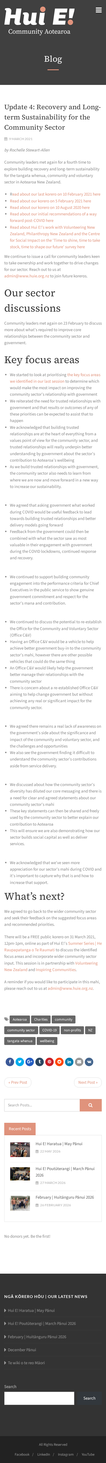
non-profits (72, 1030)
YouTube (88, 1454)
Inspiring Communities (56, 970)
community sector (21, 1030)
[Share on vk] (89, 1062)
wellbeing (47, 1041)
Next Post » (88, 1082)
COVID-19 (49, 1030)
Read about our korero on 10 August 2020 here (50, 208)
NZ (90, 1030)
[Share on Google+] (29, 1062)
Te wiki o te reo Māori (26, 1363)
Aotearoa (20, 1019)
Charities (40, 1019)
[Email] (79, 1062)
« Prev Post (17, 1082)
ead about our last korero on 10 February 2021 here (56, 194)
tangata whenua (20, 1041)
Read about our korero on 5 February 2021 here (50, 201)
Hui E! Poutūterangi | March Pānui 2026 (42, 1324)
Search (10, 1387)
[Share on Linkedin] (59, 1062)
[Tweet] (20, 1062)
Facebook (22, 1454)
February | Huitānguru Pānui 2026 (65, 1197)
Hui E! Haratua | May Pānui (59, 1144)
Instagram (66, 1454)
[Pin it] (49, 1062)
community (63, 1019)
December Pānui (22, 1350)
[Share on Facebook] (10, 1062)
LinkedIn (43, 1454)
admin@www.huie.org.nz (26, 276)
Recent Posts (20, 1129)
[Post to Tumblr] (39, 1062)
